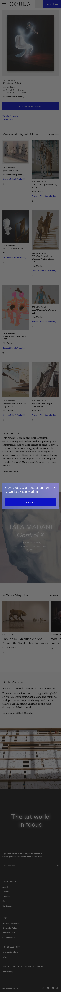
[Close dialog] (54, 487)
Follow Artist (30, 502)
